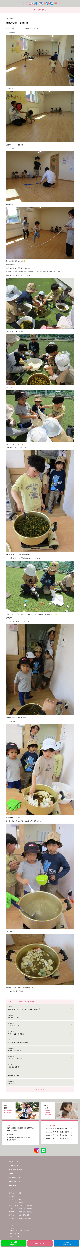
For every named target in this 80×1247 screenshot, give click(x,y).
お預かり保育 (14, 1165)
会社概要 (13, 1185)
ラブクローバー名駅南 (16, 1202)
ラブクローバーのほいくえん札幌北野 (20, 1209)
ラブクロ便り (14, 1161)
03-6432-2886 (14, 1233)
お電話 (66, 1243)
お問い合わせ (14, 1181)
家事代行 (13, 1173)
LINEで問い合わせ (14, 1243)
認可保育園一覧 (15, 1177)
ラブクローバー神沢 (15, 1199)
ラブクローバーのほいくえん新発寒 (20, 1218)
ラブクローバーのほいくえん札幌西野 (20, 1212)
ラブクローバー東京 (15, 1193)
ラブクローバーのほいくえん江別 (19, 1215)
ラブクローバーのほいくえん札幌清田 (20, 1205)
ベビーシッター (15, 1169)
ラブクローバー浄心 (15, 1196)
